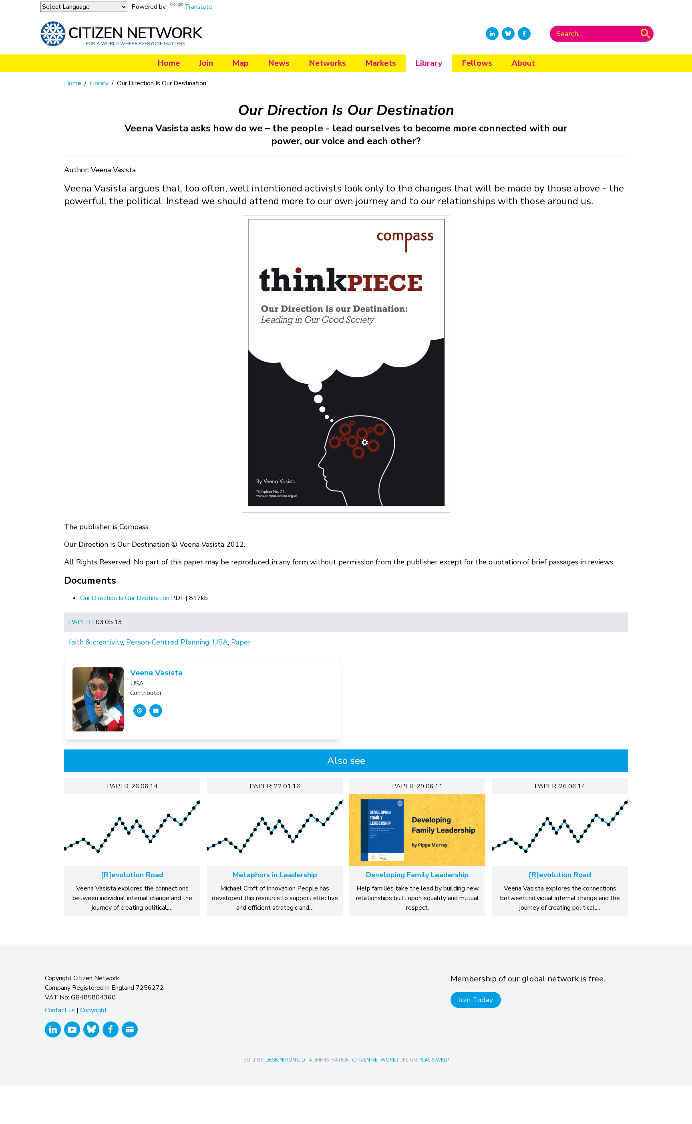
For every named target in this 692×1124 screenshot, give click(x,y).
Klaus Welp (434, 1060)
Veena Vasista (156, 672)
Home (168, 63)
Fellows (477, 63)
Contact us (60, 1010)
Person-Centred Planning (167, 642)
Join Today (476, 1000)
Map (240, 63)
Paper (80, 622)
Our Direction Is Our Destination (125, 598)
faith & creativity (96, 642)
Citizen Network (374, 1060)
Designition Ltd (285, 1060)
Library (429, 63)
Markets (380, 63)
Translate (198, 6)
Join (206, 63)
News (279, 63)
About (523, 63)
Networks (327, 63)
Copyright (93, 1010)
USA (220, 642)
